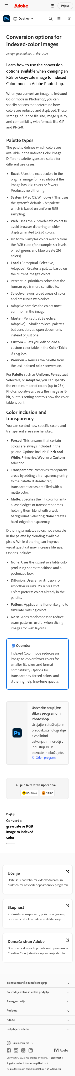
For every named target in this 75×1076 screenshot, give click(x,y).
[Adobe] (21, 5)
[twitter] (23, 1050)
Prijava (65, 5)
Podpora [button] (12, 1010)
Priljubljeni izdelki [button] (18, 1029)
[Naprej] (54, 832)
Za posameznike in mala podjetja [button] (27, 983)
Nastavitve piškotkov (35, 1063)
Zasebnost (56, 1057)
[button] (52, 5)
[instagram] (16, 1050)
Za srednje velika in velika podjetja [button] (28, 992)
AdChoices (55, 1068)
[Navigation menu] (6, 5)
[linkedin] (31, 1050)
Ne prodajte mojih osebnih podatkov (25, 1068)
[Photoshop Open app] (70, 19)
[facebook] (9, 1050)
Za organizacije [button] (16, 1001)
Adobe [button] (11, 1020)
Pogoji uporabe (14, 1063)
